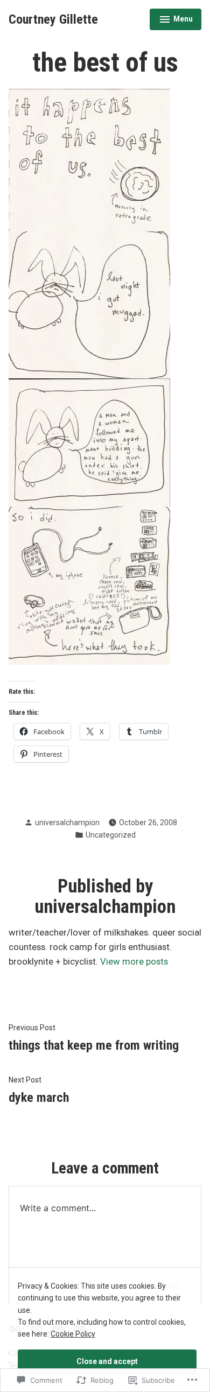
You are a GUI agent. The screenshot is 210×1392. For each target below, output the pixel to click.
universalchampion (67, 822)
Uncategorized (111, 835)
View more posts (134, 962)
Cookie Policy (73, 1334)
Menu (175, 20)
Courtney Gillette (53, 19)
